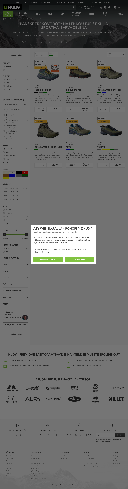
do (26, 234)
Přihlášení (109, 7)
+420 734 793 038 (49, 430)
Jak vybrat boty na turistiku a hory (101, 42)
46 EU (18, 196)
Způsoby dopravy (35, 468)
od (4, 234)
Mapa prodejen (17, 435)
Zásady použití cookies (79, 249)
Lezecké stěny (60, 2)
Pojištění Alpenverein (90, 456)
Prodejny (71, 2)
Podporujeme (10, 468)
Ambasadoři (9, 466)
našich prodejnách (43, 366)
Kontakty (81, 2)
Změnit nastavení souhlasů (38, 478)
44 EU (6, 196)
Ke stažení (63, 456)
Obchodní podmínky (36, 461)
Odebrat (46, 54)
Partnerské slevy (35, 458)
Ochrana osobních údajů (42, 252)
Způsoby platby (35, 471)
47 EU (25, 196)
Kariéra (8, 471)
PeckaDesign (72, 485)
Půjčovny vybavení (89, 458)
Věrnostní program (94, 2)
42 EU (18, 192)
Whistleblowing (10, 461)
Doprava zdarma (14, 360)
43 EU (25, 192)
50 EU (18, 200)
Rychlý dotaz (116, 463)
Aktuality (35, 2)
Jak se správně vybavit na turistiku (73, 42)
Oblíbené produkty (104, 7)
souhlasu (107, 442)
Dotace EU (9, 473)
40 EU (6, 192)
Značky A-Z (108, 2)
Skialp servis (87, 461)
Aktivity (18, 2)
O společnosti (10, 456)
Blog (26, 2)
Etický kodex (9, 458)
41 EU (12, 192)
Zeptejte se (64, 458)
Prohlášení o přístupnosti (37, 476)
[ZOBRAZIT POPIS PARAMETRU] (23, 100)
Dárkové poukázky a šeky (91, 466)
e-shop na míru (63, 485)
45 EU (12, 196)
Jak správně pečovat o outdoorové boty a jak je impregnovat (35, 42)
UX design (54, 485)
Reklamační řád (35, 466)
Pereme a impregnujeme (91, 463)
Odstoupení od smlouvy (37, 463)
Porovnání (100, 7)
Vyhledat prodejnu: (11, 104)
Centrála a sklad (117, 461)
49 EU (12, 200)
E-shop (115, 458)
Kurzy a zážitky (46, 2)
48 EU (6, 200)
